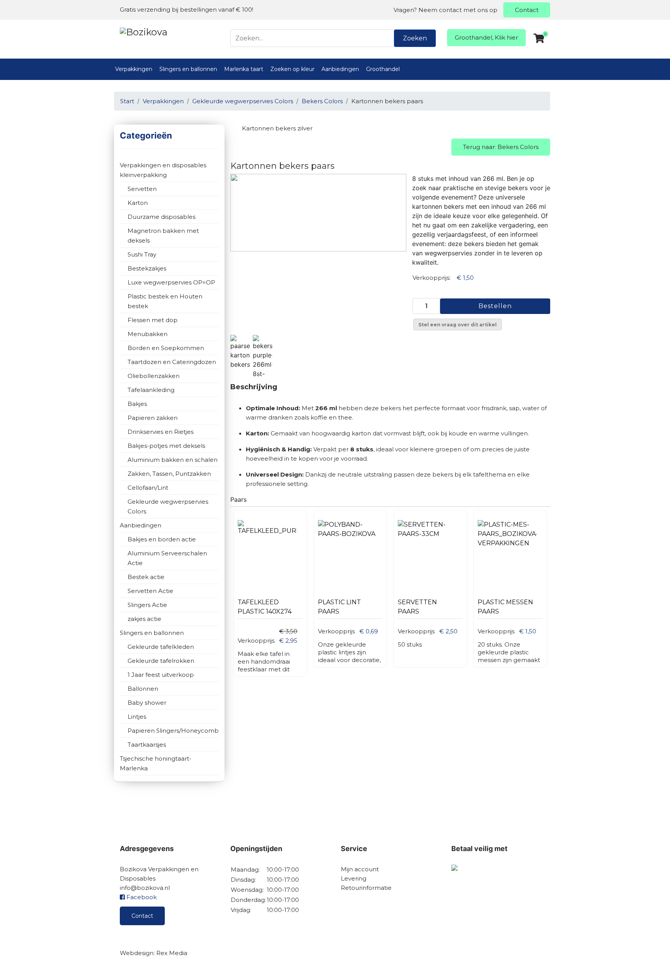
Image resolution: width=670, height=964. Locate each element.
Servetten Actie (150, 591)
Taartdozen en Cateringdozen (172, 362)
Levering (353, 878)
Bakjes (137, 403)
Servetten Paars (417, 606)
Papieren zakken (153, 417)
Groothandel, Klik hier (486, 37)
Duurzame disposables (161, 216)
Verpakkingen (133, 69)
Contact (527, 10)
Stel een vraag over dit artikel (457, 325)
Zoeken (415, 38)
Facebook (141, 897)
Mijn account (360, 869)
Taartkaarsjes (147, 744)
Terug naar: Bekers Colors (501, 147)
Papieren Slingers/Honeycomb (173, 730)
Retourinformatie (366, 887)
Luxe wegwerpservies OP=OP (171, 282)
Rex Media (171, 953)
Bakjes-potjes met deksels (166, 445)
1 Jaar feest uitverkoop (161, 674)
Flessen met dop (153, 320)
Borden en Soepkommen (166, 348)
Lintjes (137, 716)
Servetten (142, 188)
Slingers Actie (147, 605)
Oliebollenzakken (154, 376)
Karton (138, 202)
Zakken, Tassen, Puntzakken (169, 473)
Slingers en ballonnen (188, 69)
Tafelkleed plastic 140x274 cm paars (265, 608)
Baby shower (147, 702)
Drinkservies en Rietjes (160, 431)
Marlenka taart (243, 69)
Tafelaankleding (151, 390)
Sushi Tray (142, 254)
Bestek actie (146, 577)
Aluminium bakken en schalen (173, 459)
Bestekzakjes (147, 268)
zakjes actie (144, 618)
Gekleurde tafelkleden (161, 646)
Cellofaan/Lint (148, 487)
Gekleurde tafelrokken (161, 660)
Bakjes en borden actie (162, 539)
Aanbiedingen (340, 69)
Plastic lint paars (339, 606)
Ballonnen (143, 688)
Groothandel (383, 69)
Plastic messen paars (505, 606)
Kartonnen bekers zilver (277, 128)
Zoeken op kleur (292, 69)
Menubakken (148, 334)
